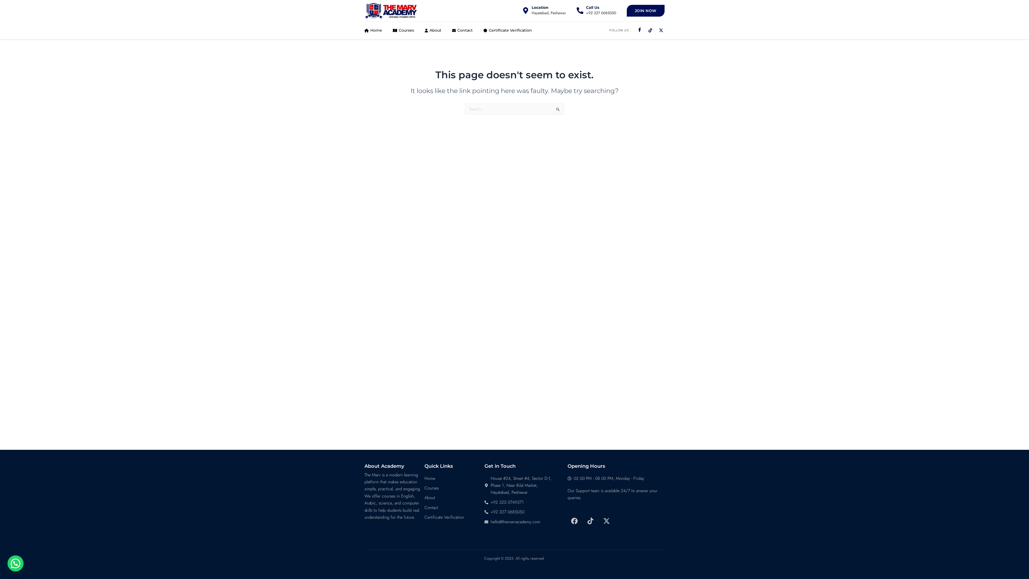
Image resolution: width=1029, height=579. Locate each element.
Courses (406, 30)
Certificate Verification (510, 30)
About (435, 30)
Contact (465, 30)
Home (376, 30)
